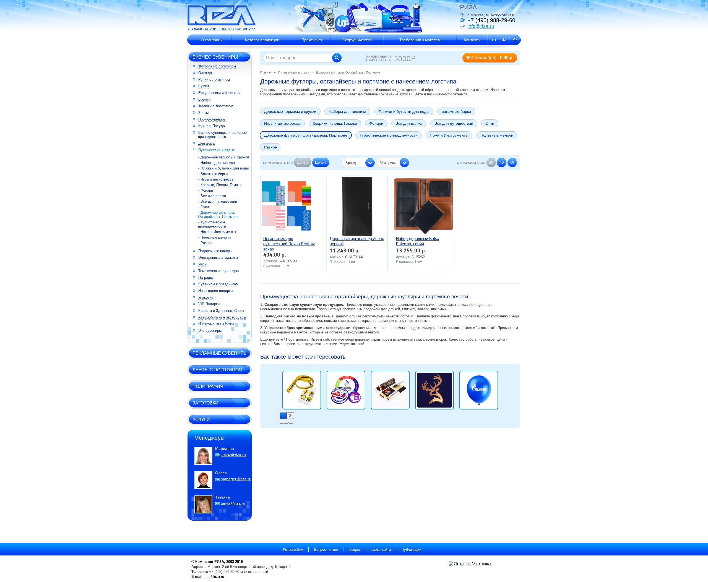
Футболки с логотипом (217, 66)
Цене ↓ (321, 162)
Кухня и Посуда (211, 126)
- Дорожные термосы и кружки (223, 157)
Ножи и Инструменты (449, 135)
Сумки (203, 86)
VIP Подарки (209, 304)
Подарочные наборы (215, 251)
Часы (202, 264)
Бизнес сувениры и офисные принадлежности (222, 135)
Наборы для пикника (347, 111)
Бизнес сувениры (215, 56)
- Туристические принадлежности (212, 224)
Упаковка (205, 297)
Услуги (201, 419)
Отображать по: (471, 163)
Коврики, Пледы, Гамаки (335, 123)
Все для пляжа (408, 123)
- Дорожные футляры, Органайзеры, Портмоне (218, 214)
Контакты (472, 40)
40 (502, 162)
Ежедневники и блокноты (219, 93)
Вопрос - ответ (326, 549)
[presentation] (283, 415)
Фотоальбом (292, 549)
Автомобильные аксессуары (222, 317)
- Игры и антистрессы (216, 179)
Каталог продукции (262, 40)
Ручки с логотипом (214, 79)
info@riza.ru (480, 26)
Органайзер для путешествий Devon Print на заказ (289, 244)
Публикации (411, 549)
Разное (270, 147)
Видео (354, 549)
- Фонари (205, 190)
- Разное (205, 243)
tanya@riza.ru (233, 503)
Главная (266, 72)
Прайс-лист (311, 40)
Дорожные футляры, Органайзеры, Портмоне (305, 135)
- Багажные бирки (213, 174)
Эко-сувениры (210, 330)
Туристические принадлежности (389, 135)
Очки (489, 123)
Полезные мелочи (496, 135)
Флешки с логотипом (215, 106)
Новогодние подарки (215, 291)
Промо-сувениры (212, 119)
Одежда (205, 73)
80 (512, 162)
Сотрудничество (357, 40)
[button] (358, 162)
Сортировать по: (278, 163)
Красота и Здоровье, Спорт (221, 311)
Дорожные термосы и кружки (290, 111)
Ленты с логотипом (217, 369)
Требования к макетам (420, 40)
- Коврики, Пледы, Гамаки (219, 185)
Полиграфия (207, 386)
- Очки (203, 207)
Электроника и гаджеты (218, 257)
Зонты (203, 113)
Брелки (204, 99)
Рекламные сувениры (220, 353)
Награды (205, 277)
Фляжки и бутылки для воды (403, 111)
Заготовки (205, 402)
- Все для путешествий (217, 201)
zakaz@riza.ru (233, 454)
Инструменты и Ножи (216, 324)
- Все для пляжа (212, 196)
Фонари (376, 123)
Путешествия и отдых (216, 150)
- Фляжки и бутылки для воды (223, 168)
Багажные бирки (456, 111)
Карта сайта (381, 549)
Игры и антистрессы (282, 123)
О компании (212, 40)
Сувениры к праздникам (218, 284)
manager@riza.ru (236, 479)
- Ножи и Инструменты (217, 232)
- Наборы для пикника (216, 163)
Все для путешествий (453, 123)
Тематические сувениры (218, 271)
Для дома (206, 143)
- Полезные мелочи (214, 237)
